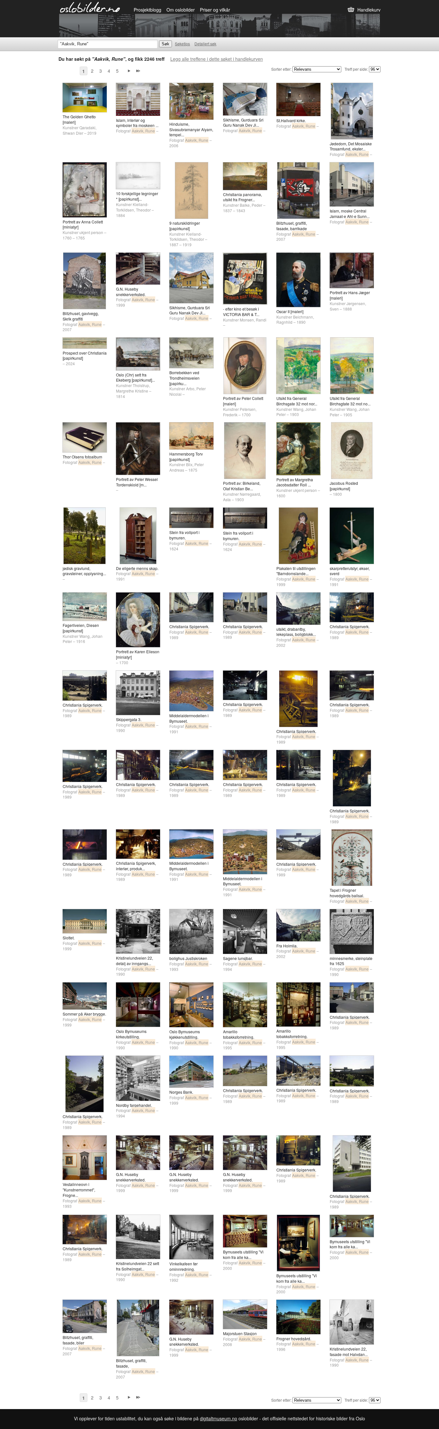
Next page (129, 71)
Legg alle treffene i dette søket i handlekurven (216, 59)
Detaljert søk (205, 43)
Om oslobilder (180, 9)
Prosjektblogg (147, 9)
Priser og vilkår (215, 9)
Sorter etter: (281, 69)
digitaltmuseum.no (218, 1418)
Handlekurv (369, 9)
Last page (138, 71)
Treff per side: (356, 69)
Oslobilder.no (90, 6)
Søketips (182, 43)
